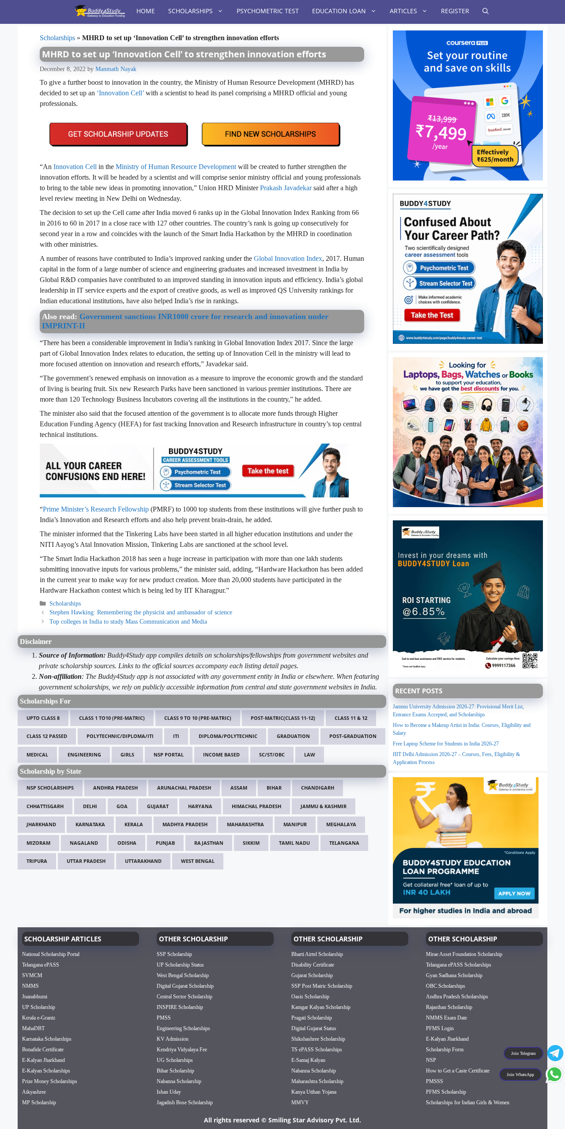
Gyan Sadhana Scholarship (454, 975)
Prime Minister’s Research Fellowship (96, 509)
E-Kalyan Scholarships (46, 1071)
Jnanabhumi (34, 997)
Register (455, 11)
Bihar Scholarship (175, 1071)
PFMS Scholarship (446, 1092)
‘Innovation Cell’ (120, 93)
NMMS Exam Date (446, 1018)
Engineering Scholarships (183, 1028)
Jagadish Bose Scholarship (185, 1102)
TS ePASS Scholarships (316, 1049)
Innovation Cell (75, 166)
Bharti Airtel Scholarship (317, 954)
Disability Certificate (312, 965)
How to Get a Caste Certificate (458, 1071)
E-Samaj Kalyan (308, 1060)
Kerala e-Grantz (38, 1018)
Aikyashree (34, 1092)
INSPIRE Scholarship (180, 1007)
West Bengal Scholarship (183, 975)
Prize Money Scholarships (49, 1081)
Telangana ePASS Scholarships (458, 965)
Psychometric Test (268, 11)
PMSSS (434, 1081)
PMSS (164, 1018)
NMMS (30, 986)
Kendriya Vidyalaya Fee (182, 1049)
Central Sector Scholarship (184, 997)
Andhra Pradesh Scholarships (457, 997)
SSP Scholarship (174, 954)
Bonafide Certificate (43, 1049)
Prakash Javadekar (286, 188)
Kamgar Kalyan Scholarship (320, 1007)
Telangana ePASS (40, 965)
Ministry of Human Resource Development (176, 166)
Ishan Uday (169, 1092)
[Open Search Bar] (485, 11)
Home (145, 11)
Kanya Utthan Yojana (313, 1092)
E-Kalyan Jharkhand (43, 1060)
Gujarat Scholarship (312, 975)
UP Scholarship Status (180, 965)
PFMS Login (440, 1028)
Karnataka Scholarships (47, 1039)
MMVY (300, 1102)
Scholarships (190, 11)
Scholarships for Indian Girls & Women (467, 1102)
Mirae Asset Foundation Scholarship (464, 954)
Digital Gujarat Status (313, 1028)
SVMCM (32, 975)
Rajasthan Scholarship (449, 1007)
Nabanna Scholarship (179, 1081)
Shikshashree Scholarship (318, 1039)
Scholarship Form (444, 1049)
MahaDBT (33, 1028)
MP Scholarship (39, 1102)
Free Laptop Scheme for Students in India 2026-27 (446, 744)
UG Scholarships (175, 1060)
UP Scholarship (38, 1007)
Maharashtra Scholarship (317, 1081)
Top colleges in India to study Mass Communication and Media (128, 621)
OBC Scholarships (445, 986)
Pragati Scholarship (311, 1018)
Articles (403, 11)
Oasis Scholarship (310, 997)
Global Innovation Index (288, 258)
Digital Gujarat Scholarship (185, 986)
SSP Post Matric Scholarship (321, 986)
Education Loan (339, 11)
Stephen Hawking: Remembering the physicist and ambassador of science (140, 612)
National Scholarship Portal (50, 954)
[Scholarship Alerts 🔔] (99, 11)
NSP (431, 1060)
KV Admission (172, 1039)
